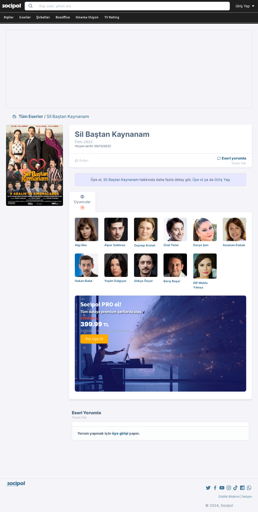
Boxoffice (63, 17)
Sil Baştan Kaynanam (68, 116)
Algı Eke (81, 245)
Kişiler (9, 17)
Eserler (25, 17)
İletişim (247, 496)
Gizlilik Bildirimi (229, 496)
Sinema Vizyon (87, 17)
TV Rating (111, 17)
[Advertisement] (129, 69)
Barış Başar (172, 281)
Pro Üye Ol (94, 339)
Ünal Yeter (171, 245)
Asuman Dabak (234, 245)
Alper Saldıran (114, 245)
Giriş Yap (243, 6)
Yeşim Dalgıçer (115, 281)
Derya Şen (200, 245)
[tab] (82, 202)
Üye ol (197, 179)
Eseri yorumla (233, 158)
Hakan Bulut (83, 281)
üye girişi (120, 433)
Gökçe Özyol (143, 281)
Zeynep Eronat (144, 245)
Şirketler (43, 17)
